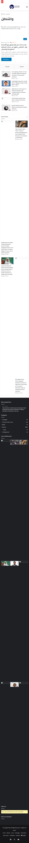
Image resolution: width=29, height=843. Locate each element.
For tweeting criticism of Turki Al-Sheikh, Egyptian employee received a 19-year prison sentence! (19, 74)
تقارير (4, 429)
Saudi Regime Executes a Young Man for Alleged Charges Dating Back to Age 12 (19, 83)
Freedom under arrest (7, 422)
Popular (7, 66)
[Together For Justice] (14, 6)
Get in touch (6, 835)
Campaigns (4, 419)
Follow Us (3, 806)
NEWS (3, 424)
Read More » (6, 59)
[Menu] (27, 7)
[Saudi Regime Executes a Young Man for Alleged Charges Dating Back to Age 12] (6, 83)
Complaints (12, 835)
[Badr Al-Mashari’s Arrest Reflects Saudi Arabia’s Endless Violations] (6, 108)
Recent (22, 66)
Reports (4, 427)
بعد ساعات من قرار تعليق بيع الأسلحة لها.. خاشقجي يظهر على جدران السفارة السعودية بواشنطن (14, 47)
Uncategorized (5, 432)
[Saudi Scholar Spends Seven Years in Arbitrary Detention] (6, 101)
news (12, 833)
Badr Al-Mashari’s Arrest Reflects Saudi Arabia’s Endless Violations (19, 107)
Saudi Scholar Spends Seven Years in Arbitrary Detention (18, 99)
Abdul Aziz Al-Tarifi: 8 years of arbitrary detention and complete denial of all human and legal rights (19, 91)
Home (3, 14)
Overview (18, 835)
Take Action (23, 833)
